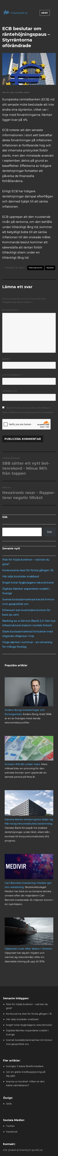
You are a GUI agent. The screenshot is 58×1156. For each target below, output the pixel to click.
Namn (6, 358)
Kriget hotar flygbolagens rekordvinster (28, 582)
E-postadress (12, 374)
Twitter (10, 1126)
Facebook (11, 1131)
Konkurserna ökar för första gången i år (28, 570)
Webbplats (9, 391)
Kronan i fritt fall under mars (22, 764)
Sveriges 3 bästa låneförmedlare (25, 1066)
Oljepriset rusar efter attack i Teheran (28, 948)
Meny (44, 12)
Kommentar (11, 310)
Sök (49, 531)
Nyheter (50, 268)
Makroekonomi (35, 268)
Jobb (9, 1103)
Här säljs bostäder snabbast (20, 576)
